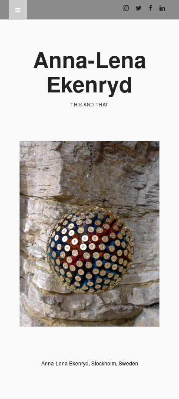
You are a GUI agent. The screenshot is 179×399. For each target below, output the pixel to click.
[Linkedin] (162, 4)
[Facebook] (150, 4)
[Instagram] (125, 4)
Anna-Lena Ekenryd (89, 71)
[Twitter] (138, 4)
